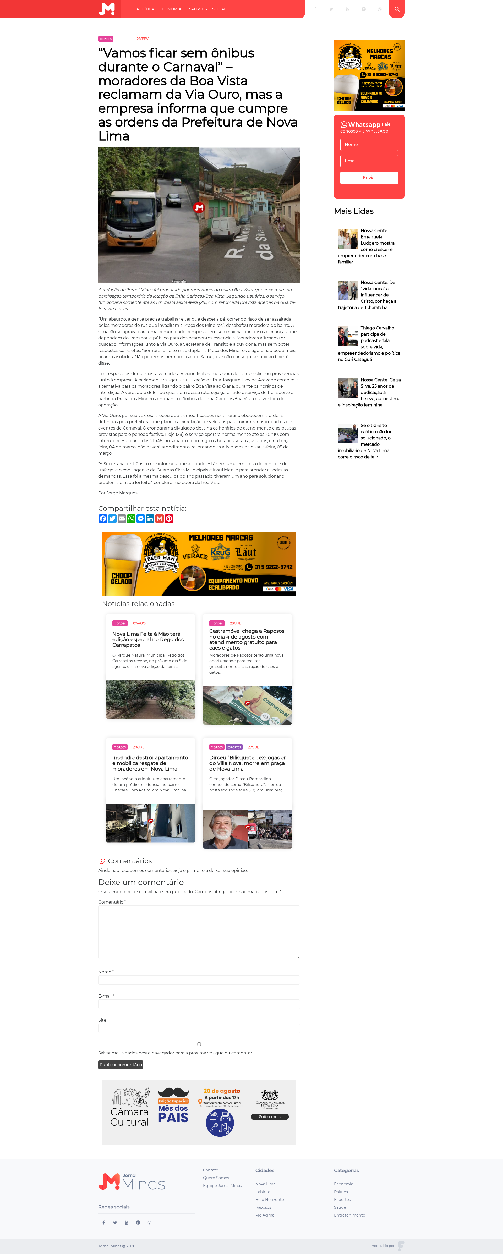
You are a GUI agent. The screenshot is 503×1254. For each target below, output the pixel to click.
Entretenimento (349, 1215)
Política (145, 9)
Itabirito (262, 1192)
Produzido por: (382, 1246)
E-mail (106, 996)
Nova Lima (265, 1184)
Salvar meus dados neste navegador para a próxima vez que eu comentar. (175, 1052)
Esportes (197, 9)
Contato (210, 1170)
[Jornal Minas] (106, 9)
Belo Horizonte (269, 1199)
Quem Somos (216, 1177)
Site (102, 1020)
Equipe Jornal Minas (222, 1185)
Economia (170, 9)
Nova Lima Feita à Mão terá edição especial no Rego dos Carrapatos (148, 639)
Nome (106, 972)
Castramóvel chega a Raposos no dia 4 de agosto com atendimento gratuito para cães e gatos (246, 639)
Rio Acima (264, 1215)
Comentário (112, 902)
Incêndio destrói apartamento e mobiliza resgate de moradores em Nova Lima (150, 763)
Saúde (340, 1207)
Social (219, 9)
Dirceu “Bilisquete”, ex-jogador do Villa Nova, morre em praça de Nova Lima (247, 763)
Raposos (263, 1207)
